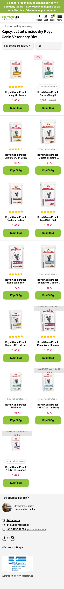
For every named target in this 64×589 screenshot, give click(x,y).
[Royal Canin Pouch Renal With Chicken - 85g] (48, 319)
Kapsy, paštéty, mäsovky (18, 26)
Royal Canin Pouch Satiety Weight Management (48, 94)
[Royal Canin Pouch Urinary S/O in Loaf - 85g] (16, 319)
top (39, 46)
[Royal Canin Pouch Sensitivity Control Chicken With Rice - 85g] (48, 256)
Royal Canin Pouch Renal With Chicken (48, 343)
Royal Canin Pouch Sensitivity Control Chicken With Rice (48, 281)
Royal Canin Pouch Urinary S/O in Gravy (16, 156)
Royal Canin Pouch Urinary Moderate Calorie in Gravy (15, 94)
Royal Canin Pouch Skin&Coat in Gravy (48, 406)
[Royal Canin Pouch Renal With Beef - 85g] (16, 256)
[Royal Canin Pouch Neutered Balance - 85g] (16, 444)
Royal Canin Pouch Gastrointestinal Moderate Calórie (48, 156)
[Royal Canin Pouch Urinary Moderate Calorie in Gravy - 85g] (16, 69)
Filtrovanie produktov (16, 45)
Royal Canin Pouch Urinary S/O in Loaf (15, 343)
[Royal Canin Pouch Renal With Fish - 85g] (48, 194)
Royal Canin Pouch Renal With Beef (15, 281)
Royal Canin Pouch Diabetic (15, 406)
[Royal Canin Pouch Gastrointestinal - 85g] (16, 194)
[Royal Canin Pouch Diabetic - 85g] (16, 381)
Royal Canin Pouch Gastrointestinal (15, 219)
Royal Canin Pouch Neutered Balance (15, 468)
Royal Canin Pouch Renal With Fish (48, 219)
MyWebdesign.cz (25, 576)
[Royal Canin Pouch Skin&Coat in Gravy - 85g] (48, 381)
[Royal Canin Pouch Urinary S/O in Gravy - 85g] (16, 131)
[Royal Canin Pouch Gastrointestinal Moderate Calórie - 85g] (48, 131)
